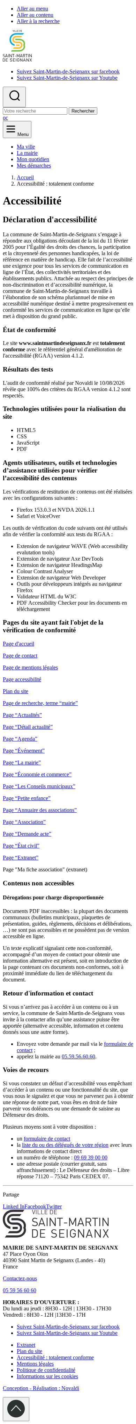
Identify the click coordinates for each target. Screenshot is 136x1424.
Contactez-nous (20, 1278)
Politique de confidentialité (46, 1370)
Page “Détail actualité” (28, 727)
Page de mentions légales (30, 667)
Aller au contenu (35, 15)
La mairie (27, 153)
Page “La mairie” (22, 762)
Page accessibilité (22, 679)
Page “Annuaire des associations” (40, 810)
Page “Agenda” (20, 739)
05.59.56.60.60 (78, 1056)
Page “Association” (24, 822)
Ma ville (26, 147)
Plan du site (15, 691)
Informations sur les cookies (47, 1376)
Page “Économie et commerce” (37, 774)
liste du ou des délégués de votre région (65, 1145)
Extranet (26, 1345)
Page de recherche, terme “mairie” (40, 703)
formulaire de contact (47, 1139)
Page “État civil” (21, 846)
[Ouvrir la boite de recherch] (14, 97)
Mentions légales (35, 1364)
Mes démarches (34, 165)
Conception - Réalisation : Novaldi (41, 1388)
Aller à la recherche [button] (38, 21)
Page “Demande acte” (27, 834)
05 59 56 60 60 (19, 1290)
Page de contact (20, 656)
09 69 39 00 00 (90, 1157)
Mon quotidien (33, 159)
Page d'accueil (18, 644)
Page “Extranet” (20, 858)
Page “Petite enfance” (27, 798)
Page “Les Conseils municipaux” (39, 786)
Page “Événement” (24, 751)
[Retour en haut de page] (16, 1409)
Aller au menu (32, 9)
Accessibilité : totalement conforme (55, 1357)
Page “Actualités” (22, 715)
